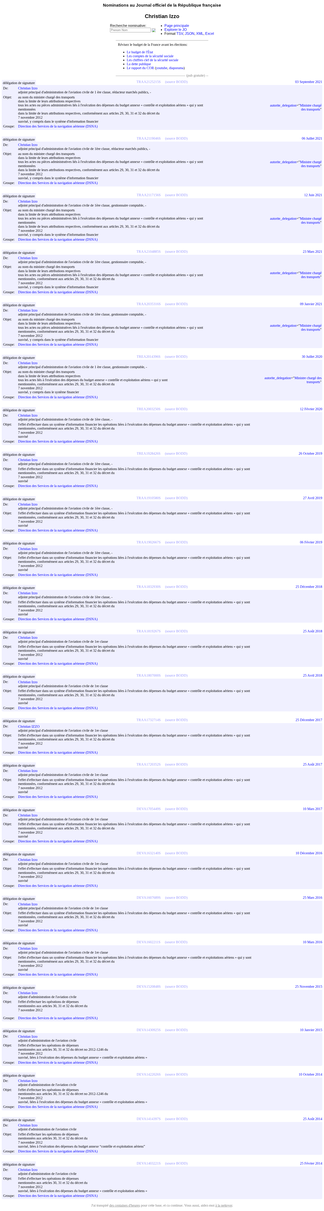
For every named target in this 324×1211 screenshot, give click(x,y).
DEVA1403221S (149, 1163)
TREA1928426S (148, 453)
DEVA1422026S (149, 1074)
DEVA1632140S (149, 853)
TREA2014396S (148, 356)
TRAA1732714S (148, 720)
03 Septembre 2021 (308, 82)
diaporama (176, 68)
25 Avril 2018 (312, 675)
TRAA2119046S (149, 138)
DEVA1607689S (149, 897)
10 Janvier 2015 (311, 1030)
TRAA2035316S (148, 304)
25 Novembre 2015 (308, 986)
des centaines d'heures (124, 1205)
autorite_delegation (283, 105)
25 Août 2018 (312, 631)
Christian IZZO (29, 726)
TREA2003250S (148, 409)
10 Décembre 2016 (309, 853)
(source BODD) (176, 82)
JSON (189, 33)
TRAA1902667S (148, 542)
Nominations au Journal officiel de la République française (162, 5)
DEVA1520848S (149, 986)
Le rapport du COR (140, 68)
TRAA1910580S (148, 498)
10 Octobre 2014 (310, 1074)
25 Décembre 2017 (309, 720)
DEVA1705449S (149, 809)
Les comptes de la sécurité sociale (150, 56)
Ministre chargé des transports (311, 107)
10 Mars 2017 (312, 809)
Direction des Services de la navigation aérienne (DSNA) (58, 126)
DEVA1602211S (148, 942)
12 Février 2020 (311, 409)
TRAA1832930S (148, 587)
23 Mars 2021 (312, 251)
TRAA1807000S (148, 675)
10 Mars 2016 (312, 942)
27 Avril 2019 (312, 498)
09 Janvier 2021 (311, 304)
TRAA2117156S (149, 195)
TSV (179, 33)
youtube (161, 68)
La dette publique (139, 64)
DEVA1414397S (149, 1119)
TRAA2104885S (148, 251)
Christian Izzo (27, 88)
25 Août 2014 (312, 1119)
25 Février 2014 (311, 1163)
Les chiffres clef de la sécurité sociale (152, 60)
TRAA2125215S (148, 82)
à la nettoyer (223, 1205)
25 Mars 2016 (312, 897)
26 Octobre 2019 (310, 453)
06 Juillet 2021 (312, 138)
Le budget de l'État (140, 52)
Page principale (176, 26)
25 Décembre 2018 (309, 587)
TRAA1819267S (148, 631)
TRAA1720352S (148, 764)
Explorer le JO (175, 29)
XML (199, 33)
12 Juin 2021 (313, 195)
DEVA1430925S (149, 1030)
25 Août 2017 (312, 764)
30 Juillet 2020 (312, 356)
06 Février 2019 (311, 542)
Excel (209, 33)
